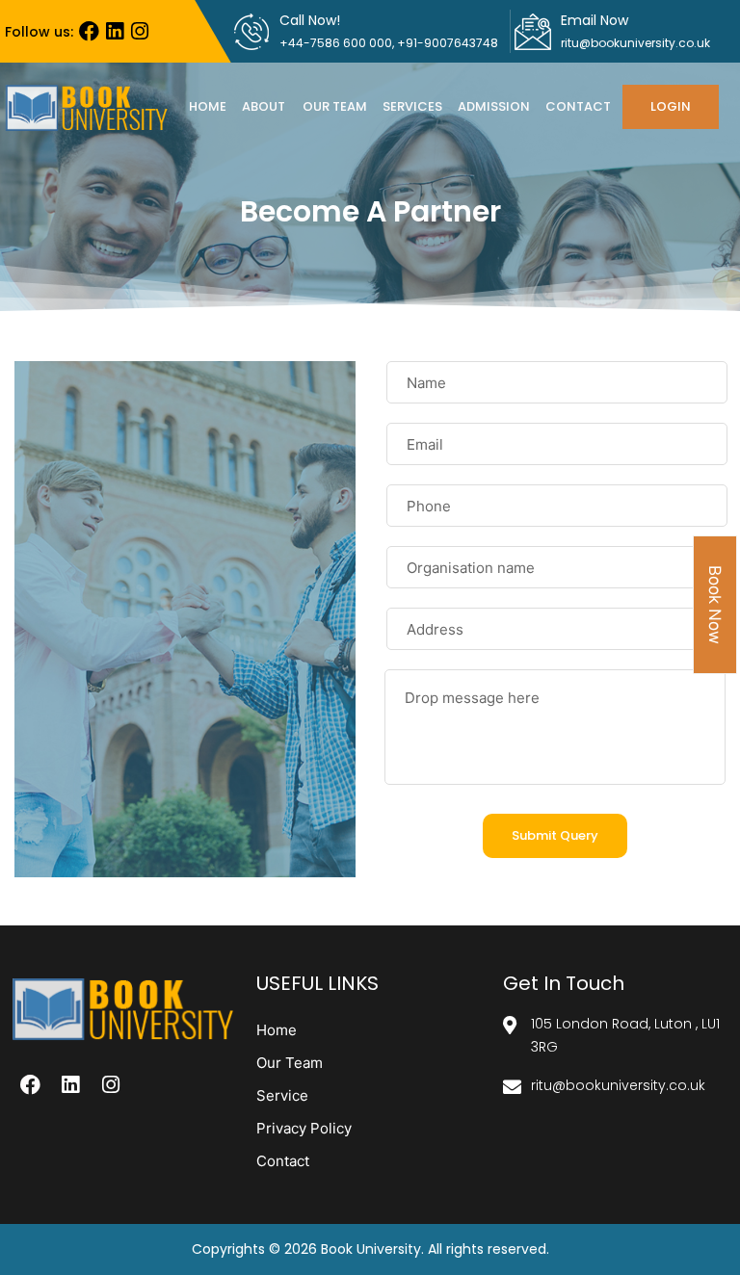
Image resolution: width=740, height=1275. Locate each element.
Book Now (715, 604)
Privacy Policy (304, 1128)
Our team (335, 106)
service (282, 1095)
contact (578, 106)
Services (412, 106)
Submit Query (555, 835)
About (263, 106)
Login (670, 106)
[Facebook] (89, 31)
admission (494, 106)
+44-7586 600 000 (335, 43)
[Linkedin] (114, 31)
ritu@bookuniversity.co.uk (635, 43)
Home (207, 106)
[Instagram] (139, 31)
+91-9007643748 (447, 43)
